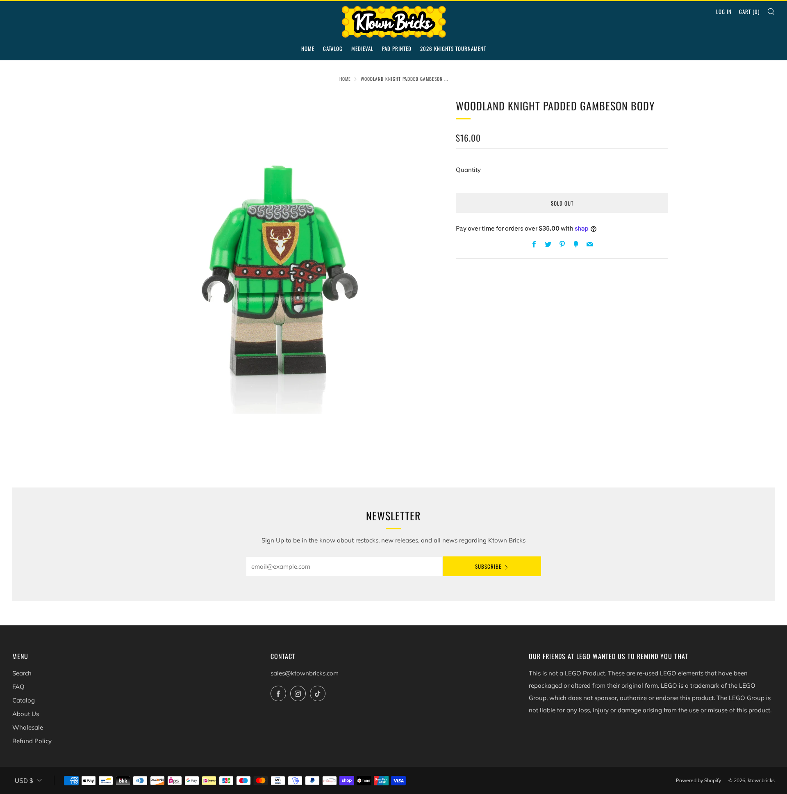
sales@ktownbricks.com (305, 673)
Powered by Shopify (698, 780)
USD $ (24, 780)
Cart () (749, 11)
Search (22, 673)
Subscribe (488, 566)
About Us (25, 714)
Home (307, 48)
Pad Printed (397, 48)
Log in (724, 11)
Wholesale (27, 727)
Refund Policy (32, 741)
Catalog (333, 48)
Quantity (468, 170)
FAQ (18, 687)
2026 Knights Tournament (453, 48)
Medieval (362, 48)
